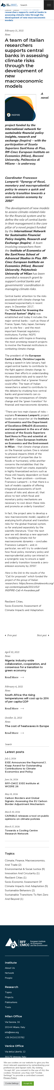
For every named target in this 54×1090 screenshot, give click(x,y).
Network (9, 973)
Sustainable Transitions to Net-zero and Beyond (26, 897)
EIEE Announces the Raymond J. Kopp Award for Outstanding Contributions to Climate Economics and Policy (26, 767)
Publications (11, 1002)
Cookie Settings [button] (12, 1083)
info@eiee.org (12, 1032)
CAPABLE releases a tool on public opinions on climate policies (27, 817)
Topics (8, 992)
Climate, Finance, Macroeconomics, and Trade (25, 863)
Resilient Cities (14, 601)
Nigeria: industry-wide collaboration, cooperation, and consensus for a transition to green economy (25, 665)
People (8, 978)
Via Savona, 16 (12, 1022)
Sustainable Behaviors (20, 890)
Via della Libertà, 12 (15, 1051)
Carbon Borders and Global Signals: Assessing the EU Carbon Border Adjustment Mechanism (26, 801)
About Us (10, 968)
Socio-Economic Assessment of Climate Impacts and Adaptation (24, 608)
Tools (8, 1007)
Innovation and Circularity (22, 873)
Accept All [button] (27, 1083)
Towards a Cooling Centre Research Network (21, 832)
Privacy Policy (10, 1077)
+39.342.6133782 (14, 1037)
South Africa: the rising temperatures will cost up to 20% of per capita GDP (27, 698)
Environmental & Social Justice (25, 869)
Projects (9, 997)
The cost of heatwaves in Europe (27, 726)
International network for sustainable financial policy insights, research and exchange (24, 134)
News (7, 34)
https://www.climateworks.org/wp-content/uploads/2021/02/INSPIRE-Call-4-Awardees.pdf (29, 587)
